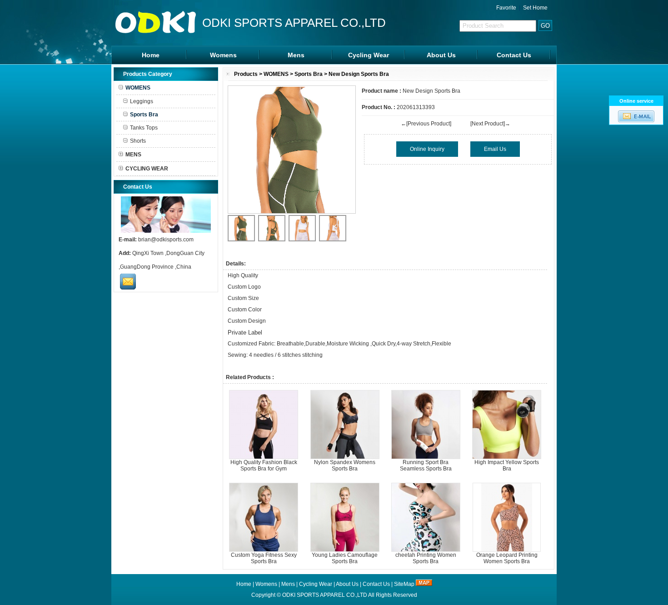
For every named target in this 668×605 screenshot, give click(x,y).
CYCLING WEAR (146, 168)
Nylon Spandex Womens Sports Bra (344, 465)
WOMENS (276, 74)
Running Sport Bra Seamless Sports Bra (426, 465)
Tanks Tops (144, 128)
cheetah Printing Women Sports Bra (425, 558)
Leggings (141, 101)
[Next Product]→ (490, 123)
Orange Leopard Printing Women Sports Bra (507, 558)
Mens (296, 55)
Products (246, 74)
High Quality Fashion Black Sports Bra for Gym (263, 465)
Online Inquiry (427, 149)
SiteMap (404, 584)
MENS (133, 154)
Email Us (495, 149)
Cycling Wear (368, 55)
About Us (441, 55)
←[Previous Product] (426, 123)
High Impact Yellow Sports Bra (506, 465)
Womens (223, 55)
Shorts (138, 141)
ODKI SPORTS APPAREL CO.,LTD (324, 595)
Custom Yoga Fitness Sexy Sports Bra (264, 558)
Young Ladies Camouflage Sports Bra (345, 558)
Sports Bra (308, 74)
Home (151, 55)
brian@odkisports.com (166, 239)
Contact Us (514, 55)
